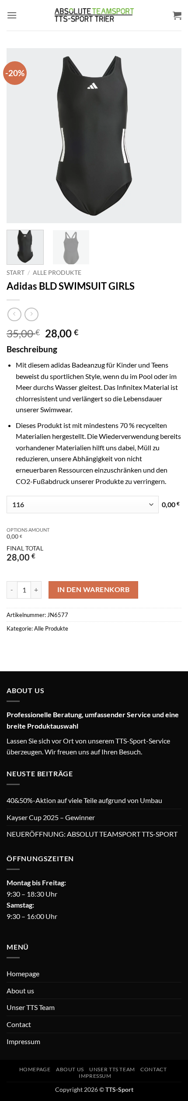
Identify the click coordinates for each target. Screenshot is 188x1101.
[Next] (167, 135)
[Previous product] (31, 314)
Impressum (23, 1041)
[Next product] (14, 314)
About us (20, 990)
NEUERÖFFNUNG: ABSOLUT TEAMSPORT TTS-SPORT (92, 834)
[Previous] (21, 135)
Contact (19, 1024)
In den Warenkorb (93, 589)
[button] (12, 15)
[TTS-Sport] (94, 15)
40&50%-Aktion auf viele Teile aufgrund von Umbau (84, 800)
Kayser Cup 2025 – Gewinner (51, 817)
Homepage (23, 973)
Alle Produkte (57, 272)
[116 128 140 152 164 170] (83, 504)
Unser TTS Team (31, 1007)
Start (15, 272)
